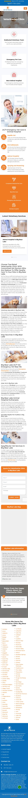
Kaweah (4, 710)
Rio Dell (18, 676)
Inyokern (4, 700)
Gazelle (4, 680)
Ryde (17, 680)
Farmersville (5, 670)
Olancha (18, 660)
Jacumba (4, 704)
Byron (4, 643)
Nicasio (18, 656)
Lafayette (18, 630)
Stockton (18, 695)
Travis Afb (18, 699)
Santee (18, 687)
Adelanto (4, 633)
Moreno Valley (20, 648)
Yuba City (18, 715)
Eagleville (5, 660)
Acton (4, 631)
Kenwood (5, 712)
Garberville (5, 676)
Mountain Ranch (20, 650)
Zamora (18, 717)
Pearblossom (19, 668)
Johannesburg (6, 708)
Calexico (4, 649)
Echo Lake (5, 664)
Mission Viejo (19, 640)
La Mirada (18, 629)
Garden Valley (6, 678)
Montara (18, 642)
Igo (3, 694)
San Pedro (19, 685)
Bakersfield (5, 641)
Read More (7, 251)
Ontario (18, 662)
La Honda (5, 718)
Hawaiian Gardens (7, 690)
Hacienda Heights (7, 684)
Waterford (19, 705)
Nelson (18, 652)
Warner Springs (20, 703)
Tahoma (18, 697)
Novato (18, 658)
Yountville (18, 713)
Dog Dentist (5, 752)
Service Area (5, 757)
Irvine (3, 702)
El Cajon (4, 666)
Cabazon (4, 645)
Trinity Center (19, 701)
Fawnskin (5, 672)
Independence (6, 696)
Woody (18, 709)
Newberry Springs (21, 654)
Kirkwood (5, 716)
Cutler (4, 651)
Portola (18, 674)
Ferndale (4, 674)
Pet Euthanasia (12, 145)
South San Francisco (21, 693)
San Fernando (19, 684)
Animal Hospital (13, 156)
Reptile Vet (11, 135)
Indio (3, 698)
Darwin (4, 657)
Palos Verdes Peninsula (19, 665)
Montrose (18, 644)
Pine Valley (19, 670)
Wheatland (19, 707)
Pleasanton (19, 672)
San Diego (18, 682)
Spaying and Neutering (15, 165)
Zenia (17, 719)
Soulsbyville (19, 691)
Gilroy (3, 682)
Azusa (4, 635)
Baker (4, 639)
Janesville (5, 706)
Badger (4, 637)
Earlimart (4, 662)
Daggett (4, 653)
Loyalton (18, 638)
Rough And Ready (21, 678)
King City (4, 714)
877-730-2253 (14, 3)
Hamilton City (6, 686)
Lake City (18, 632)
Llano (17, 636)
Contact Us (5, 754)
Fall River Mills (6, 668)
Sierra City (18, 689)
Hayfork (4, 692)
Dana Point (5, 655)
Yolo (17, 711)
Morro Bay (19, 646)
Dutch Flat (5, 659)
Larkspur (18, 634)
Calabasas (5, 647)
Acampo (4, 629)
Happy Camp (6, 688)
